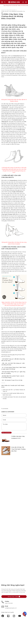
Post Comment (6, 432)
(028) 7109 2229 (9, 603)
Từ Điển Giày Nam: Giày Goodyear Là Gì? (18, 437)
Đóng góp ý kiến (13, 596)
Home (2, 9)
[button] (5, 2)
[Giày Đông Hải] (14, 2)
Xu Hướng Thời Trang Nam (10, 9)
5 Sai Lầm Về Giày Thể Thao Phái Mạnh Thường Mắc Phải (18, 449)
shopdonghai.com (6, 352)
